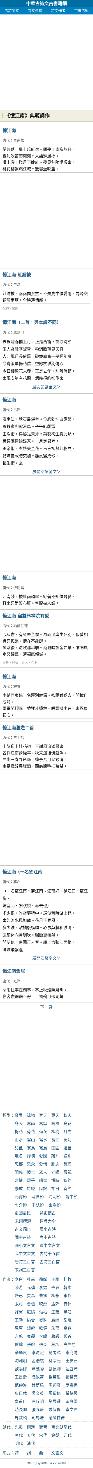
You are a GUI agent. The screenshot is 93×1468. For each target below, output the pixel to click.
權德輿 (71, 1393)
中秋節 (38, 1205)
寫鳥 (31, 1148)
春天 (43, 1115)
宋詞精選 (23, 1221)
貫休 (67, 1304)
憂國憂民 (23, 1213)
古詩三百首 (50, 1262)
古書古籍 (81, 11)
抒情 (15, 662)
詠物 (31, 1115)
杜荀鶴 (38, 1385)
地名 (19, 1156)
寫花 (67, 1123)
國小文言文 (25, 1245)
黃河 (67, 1140)
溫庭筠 (71, 1369)
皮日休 (21, 1393)
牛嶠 (17, 285)
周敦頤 (21, 1418)
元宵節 (21, 1197)
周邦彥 (55, 1385)
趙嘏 (55, 1336)
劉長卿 (55, 1369)
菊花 (43, 1132)
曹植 (31, 1304)
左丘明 (38, 1401)
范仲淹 (21, 1385)
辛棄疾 (21, 1353)
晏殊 (43, 1320)
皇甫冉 (21, 1401)
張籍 (19, 1304)
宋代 (43, 1435)
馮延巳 (18, 332)
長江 (55, 1140)
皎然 (43, 1304)
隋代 (67, 1427)
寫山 (31, 1140)
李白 (19, 1279)
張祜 (43, 1312)
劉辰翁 (55, 1401)
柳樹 (55, 1132)
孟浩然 (38, 1361)
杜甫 (31, 1279)
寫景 (5, 662)
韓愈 (67, 1287)
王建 (55, 1312)
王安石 (71, 1361)
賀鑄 (19, 1344)
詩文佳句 (35, 11)
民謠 (43, 1188)
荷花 (31, 1132)
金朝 (55, 1435)
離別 (55, 1156)
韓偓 (43, 1328)
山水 (19, 1140)
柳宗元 (55, 1361)
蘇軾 (43, 1279)
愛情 (43, 1164)
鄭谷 (67, 1336)
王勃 (19, 1320)
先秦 (19, 1427)
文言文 (57, 1453)
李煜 (17, 882)
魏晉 (43, 1427)
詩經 (31, 1188)
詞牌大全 (48, 1221)
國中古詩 (23, 1237)
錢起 (31, 1328)
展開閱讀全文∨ (46, 387)
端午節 (71, 1197)
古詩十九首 (50, 1254)
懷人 (24, 662)
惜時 (55, 1180)
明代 (19, 1443)
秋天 (67, 1115)
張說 (31, 1344)
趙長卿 (21, 1409)
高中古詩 (48, 1237)
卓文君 (71, 1409)
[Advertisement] (46, 61)
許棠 (17, 686)
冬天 (19, 1123)
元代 (67, 1435)
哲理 (67, 1164)
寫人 (43, 1172)
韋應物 (38, 1369)
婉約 (5, 308)
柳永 (55, 1296)
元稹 (31, 1287)
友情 (19, 1180)
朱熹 (55, 1328)
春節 (67, 1188)
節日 (55, 1188)
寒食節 (38, 1197)
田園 (55, 1148)
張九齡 (38, 1409)
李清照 (38, 1353)
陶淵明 (21, 1361)
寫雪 (43, 1123)
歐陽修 (21, 1369)
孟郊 (55, 1304)
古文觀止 (23, 1229)
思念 (31, 1164)
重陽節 (55, 1205)
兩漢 (31, 1427)
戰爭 (31, 1180)
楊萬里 (55, 1377)
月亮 (67, 1132)
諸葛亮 (71, 1377)
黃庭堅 (71, 1401)
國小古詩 (48, 1229)
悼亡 (31, 1172)
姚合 (31, 1320)
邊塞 (67, 1148)
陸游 (19, 1287)
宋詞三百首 (25, 1270)
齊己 (19, 1296)
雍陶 (17, 981)
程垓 (55, 1344)
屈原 (19, 1328)
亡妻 (34, 662)
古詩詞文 (12, 11)
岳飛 (67, 1320)
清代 (6, 626)
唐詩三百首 (25, 1262)
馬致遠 (55, 1393)
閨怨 (15, 308)
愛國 (43, 1156)
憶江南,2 (32, 1463)
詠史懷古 (48, 1213)
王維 (55, 1279)
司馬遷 (38, 1418)
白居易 (69, 1344)
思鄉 (19, 1164)
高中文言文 (25, 1254)
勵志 (55, 1164)
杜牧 (67, 1279)
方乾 (19, 1336)
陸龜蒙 (38, 1377)
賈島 (31, 1296)
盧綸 (55, 1320)
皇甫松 (18, 140)
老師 (55, 1172)
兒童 (19, 1148)
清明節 (55, 1197)
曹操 (43, 1296)
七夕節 (21, 1205)
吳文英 (38, 1393)
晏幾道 (71, 1385)
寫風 (55, 1123)
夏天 (55, 1115)
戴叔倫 (55, 1409)
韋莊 (67, 1312)
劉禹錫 (55, 1353)
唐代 (6, 140)
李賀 (67, 1296)
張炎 (43, 1344)
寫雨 (31, 1123)
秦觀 (31, 1336)
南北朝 (57, 1427)
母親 (67, 1172)
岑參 (55, 1287)
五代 (31, 1435)
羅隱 (31, 1312)
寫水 (43, 1140)
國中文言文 (50, 1245)
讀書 (43, 1180)
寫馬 (43, 1148)
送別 (67, 1156)
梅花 (19, 1132)
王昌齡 (21, 1377)
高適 (67, 1328)
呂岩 (17, 410)
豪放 (19, 1188)
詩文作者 (58, 11)
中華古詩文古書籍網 (46, 3)
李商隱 (71, 1353)
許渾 (19, 1312)
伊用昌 (18, 588)
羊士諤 (18, 738)
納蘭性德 (20, 626)
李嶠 (43, 1336)
